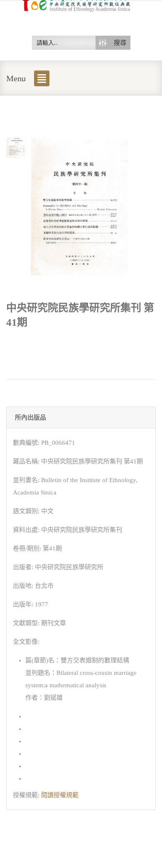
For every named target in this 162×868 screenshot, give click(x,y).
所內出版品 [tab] (30, 417)
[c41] (16, 146)
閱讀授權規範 (60, 795)
